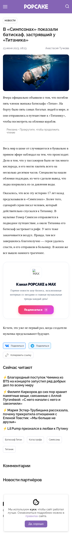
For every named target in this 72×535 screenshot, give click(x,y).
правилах (31, 516)
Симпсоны (54, 439)
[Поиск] (67, 6)
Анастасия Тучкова (57, 48)
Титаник (9, 449)
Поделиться (17, 346)
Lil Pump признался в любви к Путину (37, 428)
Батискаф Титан (13, 439)
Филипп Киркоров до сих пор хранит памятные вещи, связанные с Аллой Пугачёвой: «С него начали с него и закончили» (35, 397)
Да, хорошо (36, 524)
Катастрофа (35, 439)
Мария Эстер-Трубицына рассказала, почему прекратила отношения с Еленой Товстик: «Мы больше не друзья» (35, 416)
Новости (10, 20)
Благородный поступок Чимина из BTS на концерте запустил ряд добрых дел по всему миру (34, 381)
